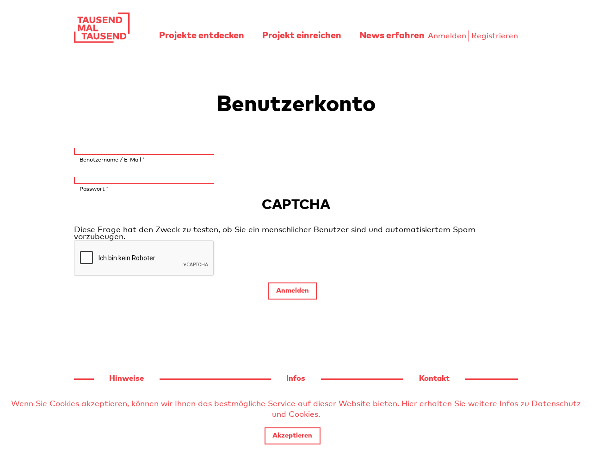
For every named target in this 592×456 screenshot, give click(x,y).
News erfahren (392, 35)
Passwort (94, 189)
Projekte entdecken (201, 35)
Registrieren (494, 36)
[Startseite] (102, 27)
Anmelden (447, 36)
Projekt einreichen (301, 35)
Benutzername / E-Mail (112, 160)
